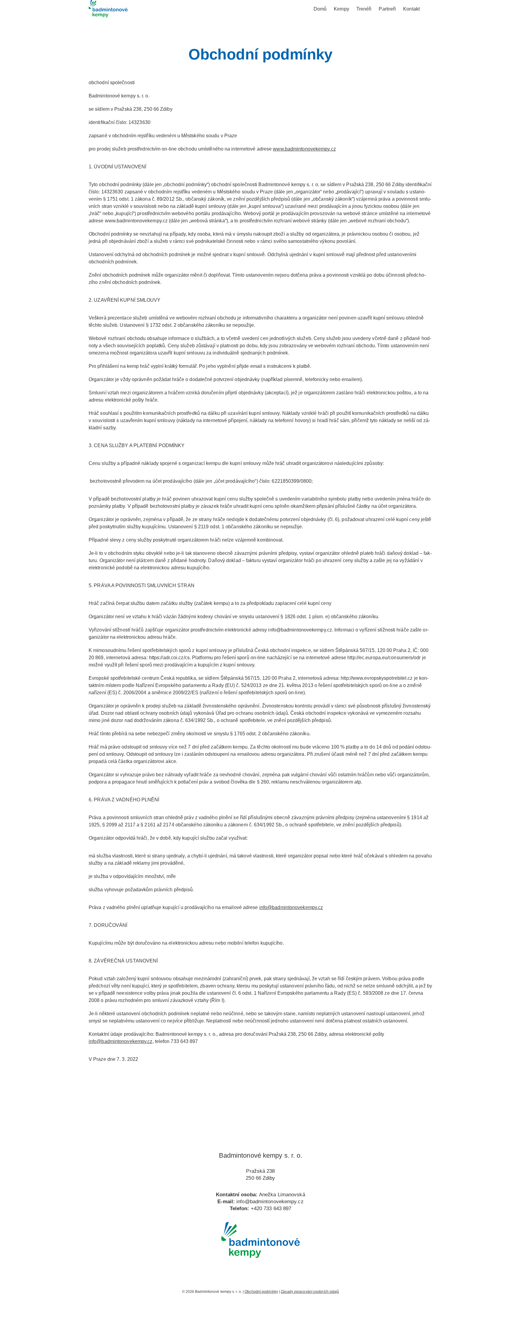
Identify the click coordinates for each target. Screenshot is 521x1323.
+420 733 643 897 (271, 1208)
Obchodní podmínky (261, 1292)
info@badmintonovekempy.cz (291, 907)
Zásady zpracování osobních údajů (310, 1292)
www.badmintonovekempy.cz (304, 148)
